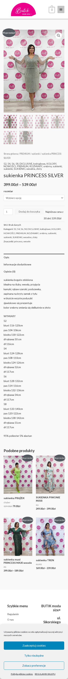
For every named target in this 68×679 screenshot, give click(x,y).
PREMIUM (25, 153)
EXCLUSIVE (26, 163)
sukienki (36, 153)
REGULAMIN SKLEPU (45, 674)
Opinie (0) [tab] (9, 271)
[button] (58, 35)
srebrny (47, 166)
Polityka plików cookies (22, 674)
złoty (39, 168)
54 (9, 163)
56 (13, 163)
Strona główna (11, 153)
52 (5, 163)
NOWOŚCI (10, 166)
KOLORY (51, 163)
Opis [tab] (6, 257)
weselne (30, 168)
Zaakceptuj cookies (34, 645)
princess (18, 241)
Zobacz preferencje (34, 665)
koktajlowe (39, 163)
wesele (26, 241)
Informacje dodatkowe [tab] (17, 264)
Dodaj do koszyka (29, 211)
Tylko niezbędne (34, 655)
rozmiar (8, 191)
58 (17, 163)
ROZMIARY (35, 166)
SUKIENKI (19, 168)
